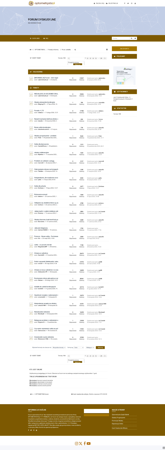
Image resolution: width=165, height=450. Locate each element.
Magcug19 (41, 104)
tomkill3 (40, 288)
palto (39, 179)
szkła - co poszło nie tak (43, 245)
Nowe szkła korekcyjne (42, 127)
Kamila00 (41, 255)
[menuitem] (75, 49)
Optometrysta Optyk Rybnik (120, 414)
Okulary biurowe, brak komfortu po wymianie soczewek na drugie (57, 220)
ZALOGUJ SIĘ (100, 3)
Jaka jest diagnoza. (41, 228)
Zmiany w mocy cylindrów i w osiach (47, 270)
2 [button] (87, 58)
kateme (40, 196)
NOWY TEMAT (36, 58)
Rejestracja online (117, 424)
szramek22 (41, 297)
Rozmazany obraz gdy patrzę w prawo (47, 278)
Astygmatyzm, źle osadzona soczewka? (48, 178)
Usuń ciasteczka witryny (119, 428)
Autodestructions (43, 129)
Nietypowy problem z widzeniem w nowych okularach (53, 320)
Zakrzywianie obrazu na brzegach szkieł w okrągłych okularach (56, 169)
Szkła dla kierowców (41, 144)
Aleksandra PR (42, 272)
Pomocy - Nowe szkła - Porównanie (46, 236)
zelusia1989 (42, 305)
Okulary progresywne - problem (45, 136)
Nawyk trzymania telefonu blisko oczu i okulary (50, 119)
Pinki (39, 137)
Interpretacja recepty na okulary (45, 303)
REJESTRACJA (113, 3)
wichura (40, 205)
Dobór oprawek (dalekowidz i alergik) (47, 261)
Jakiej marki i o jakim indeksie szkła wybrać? (49, 211)
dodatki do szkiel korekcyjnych (45, 287)
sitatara (40, 112)
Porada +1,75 (39, 110)
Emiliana (41, 188)
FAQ (47, 38)
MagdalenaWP (42, 246)
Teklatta (40, 171)
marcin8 (40, 163)
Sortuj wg (71, 347)
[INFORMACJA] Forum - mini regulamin (47, 78)
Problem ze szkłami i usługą (44, 161)
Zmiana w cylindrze (41, 253)
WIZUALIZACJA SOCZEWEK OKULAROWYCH (49, 94)
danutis (40, 121)
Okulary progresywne (118, 417)
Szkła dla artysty (40, 186)
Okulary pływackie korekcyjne (44, 102)
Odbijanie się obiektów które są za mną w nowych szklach (54, 203)
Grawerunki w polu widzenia (44, 337)
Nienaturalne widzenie (42, 312)
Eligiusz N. (41, 322)
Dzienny (40, 213)
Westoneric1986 (43, 339)
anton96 (101, 127)
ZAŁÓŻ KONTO (124, 48)
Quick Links (36, 38)
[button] (69, 58)
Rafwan (40, 280)
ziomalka (101, 102)
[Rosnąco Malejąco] (90, 347)
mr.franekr (102, 211)
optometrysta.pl (43, 80)
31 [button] (101, 58)
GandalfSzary (42, 146)
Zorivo (101, 119)
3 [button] (90, 58)
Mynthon (40, 154)
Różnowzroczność (40, 194)
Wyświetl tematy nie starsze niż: (42, 347)
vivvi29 (40, 263)
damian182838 (42, 230)
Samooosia (41, 330)
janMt (100, 262)
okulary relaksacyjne (41, 152)
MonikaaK (41, 314)
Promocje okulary (117, 421)
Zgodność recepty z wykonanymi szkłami (48, 295)
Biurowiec (41, 221)
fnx (39, 238)
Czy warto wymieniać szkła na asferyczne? (49, 329)
